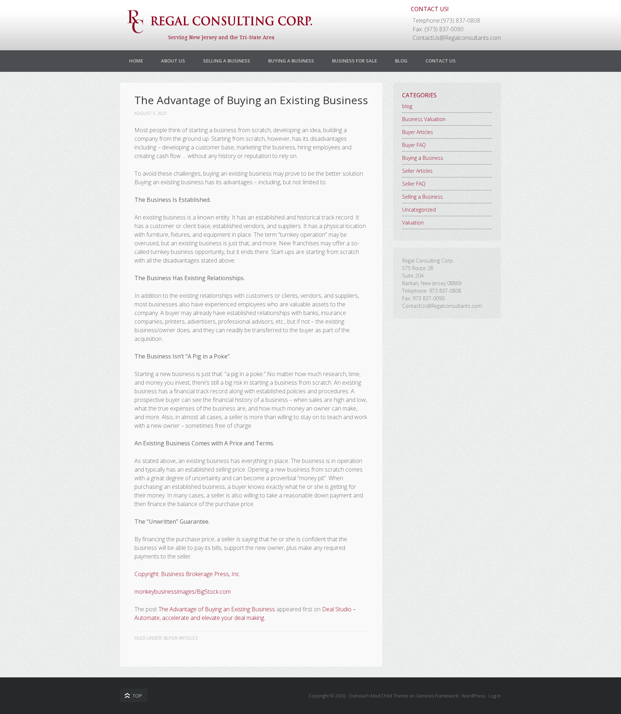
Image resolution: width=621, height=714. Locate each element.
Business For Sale (354, 60)
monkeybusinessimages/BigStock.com (182, 591)
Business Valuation (424, 119)
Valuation (413, 222)
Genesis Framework (437, 695)
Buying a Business (291, 60)
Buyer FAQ (414, 145)
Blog (401, 60)
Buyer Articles (181, 638)
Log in (494, 695)
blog (407, 106)
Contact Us (441, 60)
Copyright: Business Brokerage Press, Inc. (187, 574)
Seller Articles (417, 170)
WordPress (473, 695)
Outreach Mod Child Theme (378, 695)
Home (136, 60)
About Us (173, 60)
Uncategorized (419, 209)
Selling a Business (226, 60)
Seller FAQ (414, 183)
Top (137, 695)
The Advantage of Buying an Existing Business (216, 609)
